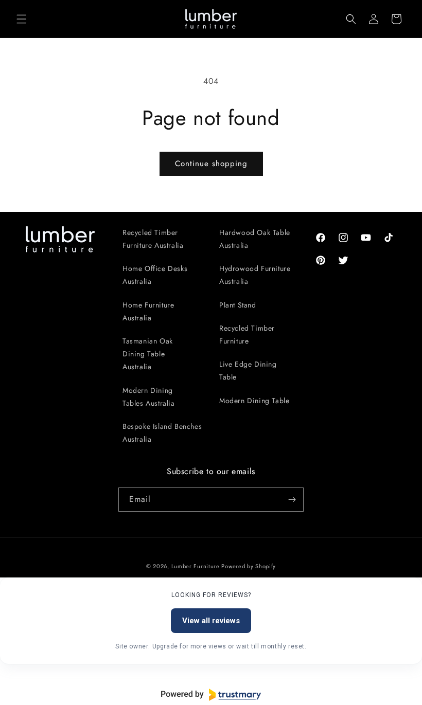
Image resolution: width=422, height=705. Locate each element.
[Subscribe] (291, 499)
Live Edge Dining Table (248, 370)
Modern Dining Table (254, 400)
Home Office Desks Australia (154, 274)
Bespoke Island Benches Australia (162, 432)
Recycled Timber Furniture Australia (152, 238)
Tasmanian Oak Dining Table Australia (147, 354)
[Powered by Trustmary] (211, 695)
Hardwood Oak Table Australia (254, 238)
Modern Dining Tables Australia (148, 396)
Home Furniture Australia (148, 311)
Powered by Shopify (248, 566)
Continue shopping (211, 163)
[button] (21, 19)
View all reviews (211, 620)
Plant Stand (237, 305)
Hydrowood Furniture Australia (254, 274)
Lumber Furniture (196, 566)
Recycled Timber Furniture (247, 334)
